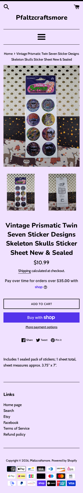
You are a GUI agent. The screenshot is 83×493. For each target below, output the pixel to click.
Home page (12, 405)
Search (8, 410)
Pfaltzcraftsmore (41, 17)
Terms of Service (16, 428)
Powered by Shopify (64, 460)
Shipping (24, 271)
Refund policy (14, 434)
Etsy (6, 416)
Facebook (10, 422)
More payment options (41, 327)
